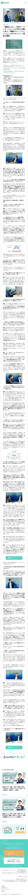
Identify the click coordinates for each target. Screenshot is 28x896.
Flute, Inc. (9, 894)
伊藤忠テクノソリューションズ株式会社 (11, 50)
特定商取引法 (4, 887)
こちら (22, 725)
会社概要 (3, 886)
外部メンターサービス (11, 61)
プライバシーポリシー (6, 889)
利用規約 (3, 891)
